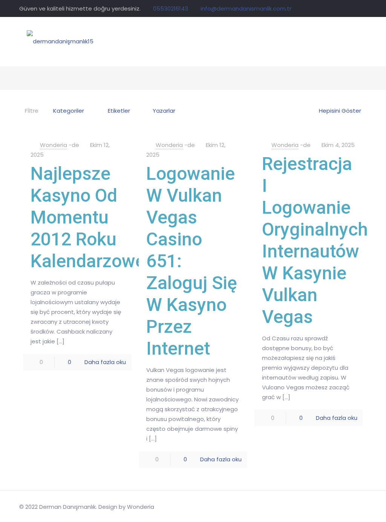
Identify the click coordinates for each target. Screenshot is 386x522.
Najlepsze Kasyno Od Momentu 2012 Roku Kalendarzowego (98, 217)
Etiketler (119, 111)
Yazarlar (164, 111)
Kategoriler (68, 111)
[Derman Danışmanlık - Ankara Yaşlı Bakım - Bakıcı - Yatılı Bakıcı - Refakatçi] (60, 41)
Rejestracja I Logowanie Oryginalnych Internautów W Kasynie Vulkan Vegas (315, 240)
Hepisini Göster (340, 111)
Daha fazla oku (105, 362)
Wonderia (53, 145)
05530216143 (170, 8)
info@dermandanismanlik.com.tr (246, 8)
